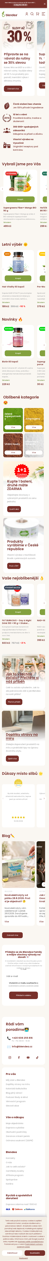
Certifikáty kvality (15, 1171)
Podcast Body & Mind (17, 1097)
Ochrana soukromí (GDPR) (19, 1140)
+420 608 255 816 (22, 1037)
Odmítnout (12, 1253)
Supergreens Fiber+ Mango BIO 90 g (19, 209)
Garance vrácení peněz (18, 1136)
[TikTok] (37, 1057)
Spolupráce (11, 1179)
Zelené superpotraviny (13, 416)
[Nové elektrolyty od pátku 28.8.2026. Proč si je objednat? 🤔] (18, 864)
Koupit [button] (20, 199)
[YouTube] (28, 1057)
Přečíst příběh (14, 702)
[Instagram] (10, 1057)
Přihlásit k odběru (23, 995)
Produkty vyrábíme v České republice (22, 545)
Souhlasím (35, 1253)
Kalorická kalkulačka (16, 1088)
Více (13, 427)
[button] (44, 58)
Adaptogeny (32, 419)
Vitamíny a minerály (31, 442)
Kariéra (9, 1184)
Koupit (18, 278)
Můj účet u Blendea (15, 1080)
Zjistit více (12, 758)
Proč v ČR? (13, 566)
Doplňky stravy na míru (22, 736)
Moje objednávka (14, 1123)
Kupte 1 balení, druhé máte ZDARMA (19, 485)
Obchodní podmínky (16, 1132)
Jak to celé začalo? (15, 1166)
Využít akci (14, 509)
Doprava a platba (15, 1127)
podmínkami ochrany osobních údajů (24, 986)
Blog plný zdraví (14, 1093)
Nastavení (23, 1258)
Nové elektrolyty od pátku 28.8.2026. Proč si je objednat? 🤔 (17, 898)
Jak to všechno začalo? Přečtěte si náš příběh (22, 678)
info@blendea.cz (22, 1046)
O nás (9, 1162)
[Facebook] (19, 1057)
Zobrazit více (12, 935)
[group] (21, 199)
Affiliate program (15, 1175)
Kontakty (10, 1158)
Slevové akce (12, 1105)
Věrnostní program (16, 1101)
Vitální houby (12, 444)
